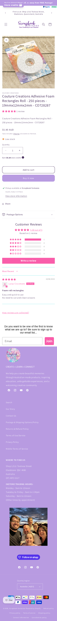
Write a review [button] (28, 260)
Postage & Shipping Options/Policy (22, 422)
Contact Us (11, 415)
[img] (9, 279)
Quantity (6, 144)
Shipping (16, 134)
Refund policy (48, 608)
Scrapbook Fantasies (17, 608)
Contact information (21, 617)
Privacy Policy (12, 442)
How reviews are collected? (15, 312)
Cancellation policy (39, 617)
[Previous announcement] (5, 13)
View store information (16, 196)
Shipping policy (44, 613)
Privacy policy (15, 613)
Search (9, 402)
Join (49, 341)
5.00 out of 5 (36, 230)
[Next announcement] (51, 13)
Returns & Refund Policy (17, 429)
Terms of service (29, 613)
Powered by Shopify (33, 608)
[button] (6, 24)
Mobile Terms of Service (17, 448)
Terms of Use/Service (15, 435)
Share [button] (8, 203)
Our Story (10, 409)
